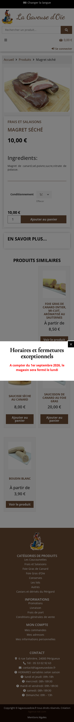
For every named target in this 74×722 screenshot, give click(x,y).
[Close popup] (71, 344)
